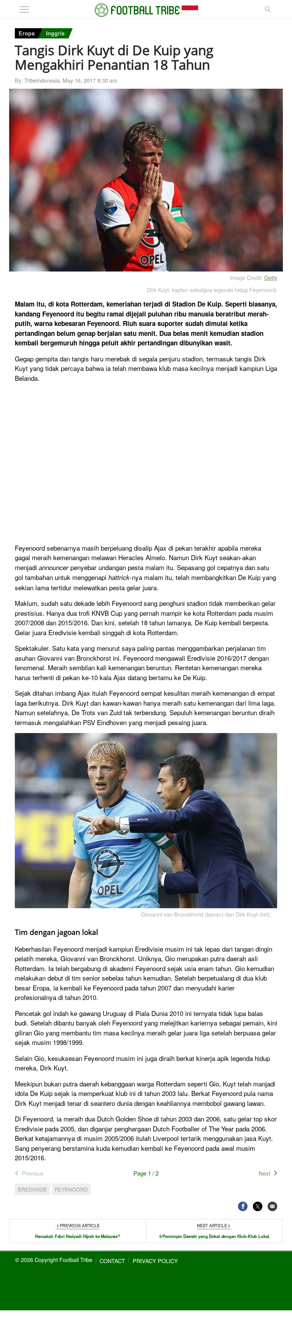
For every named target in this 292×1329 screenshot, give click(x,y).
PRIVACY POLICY (155, 1261)
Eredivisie (32, 1189)
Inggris (55, 33)
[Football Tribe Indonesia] (146, 10)
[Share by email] (272, 1206)
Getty (270, 277)
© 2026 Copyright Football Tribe (53, 1260)
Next (264, 1173)
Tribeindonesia (42, 80)
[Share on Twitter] (257, 1206)
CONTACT (112, 1261)
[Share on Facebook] (243, 1206)
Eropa (27, 33)
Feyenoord (71, 1189)
